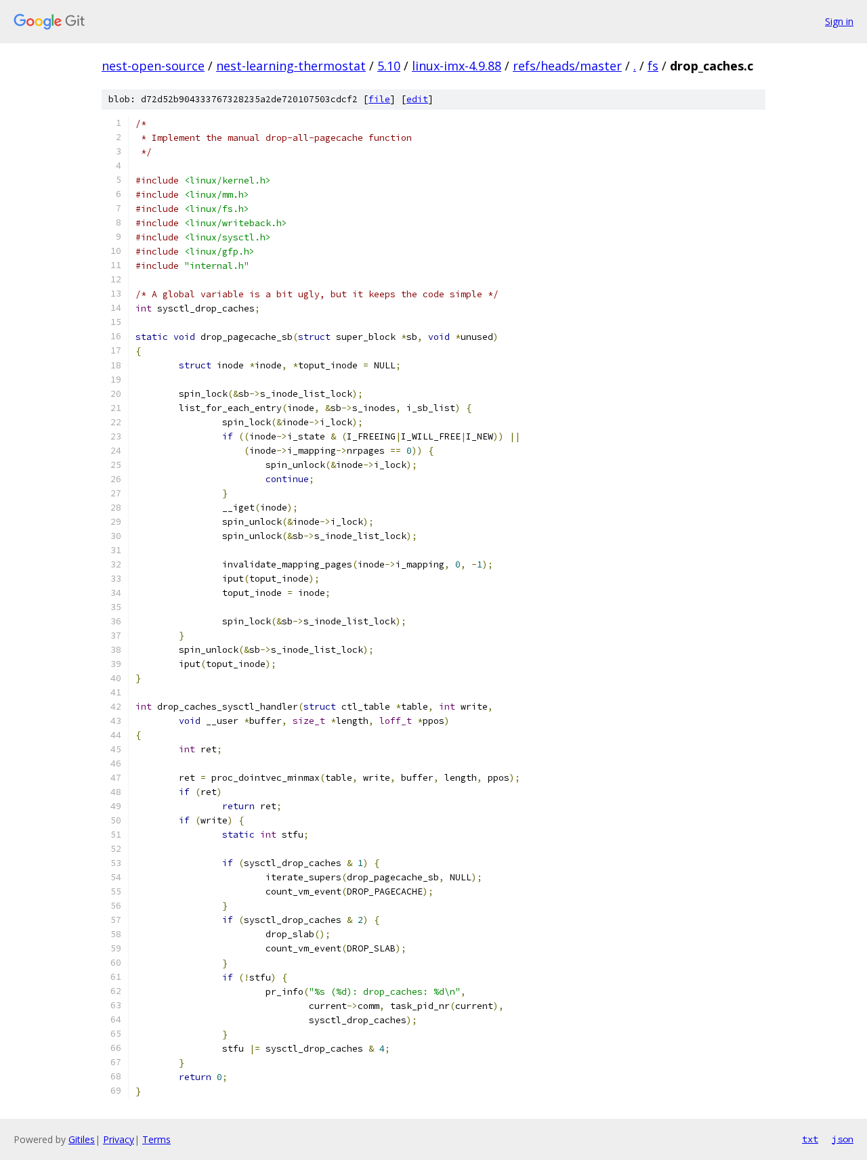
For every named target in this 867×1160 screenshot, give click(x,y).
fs (653, 66)
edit (417, 99)
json (842, 1139)
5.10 (388, 66)
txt (810, 1139)
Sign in (839, 21)
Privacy (118, 1139)
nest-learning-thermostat (291, 66)
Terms (156, 1139)
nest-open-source (153, 66)
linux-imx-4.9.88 (456, 66)
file (379, 99)
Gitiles (81, 1139)
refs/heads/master (567, 66)
